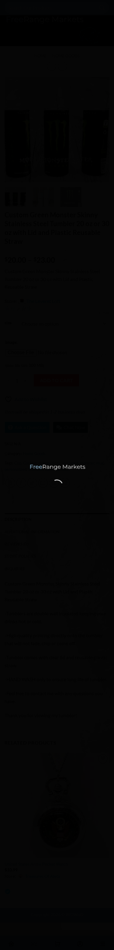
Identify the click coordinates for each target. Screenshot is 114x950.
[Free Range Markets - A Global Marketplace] (57, 467)
